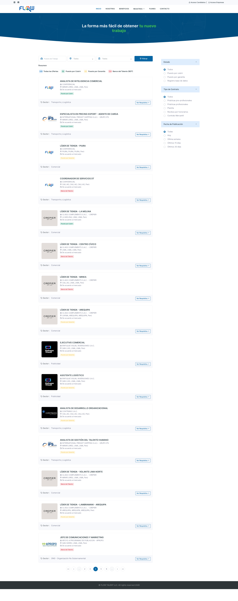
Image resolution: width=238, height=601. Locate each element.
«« (68, 569)
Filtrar (145, 58)
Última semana (173, 139)
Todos (170, 69)
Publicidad (55, 363)
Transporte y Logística (61, 102)
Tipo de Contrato (171, 89)
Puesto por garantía (176, 77)
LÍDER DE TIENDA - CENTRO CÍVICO (78, 244)
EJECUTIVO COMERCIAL (72, 342)
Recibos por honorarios (177, 112)
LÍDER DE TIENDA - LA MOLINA (75, 211)
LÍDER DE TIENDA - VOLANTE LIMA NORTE (81, 471)
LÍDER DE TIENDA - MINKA (73, 277)
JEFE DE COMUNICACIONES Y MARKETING (82, 537)
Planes (152, 9)
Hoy (169, 135)
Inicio (98, 9)
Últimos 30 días (174, 147)
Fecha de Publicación (173, 124)
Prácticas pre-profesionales (179, 100)
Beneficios (124, 9)
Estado (167, 62)
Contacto (164, 9)
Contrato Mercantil (175, 115)
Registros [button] (138, 9)
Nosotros (110, 9)
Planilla (170, 108)
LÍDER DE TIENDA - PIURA (73, 146)
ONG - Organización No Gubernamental (68, 558)
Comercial (55, 167)
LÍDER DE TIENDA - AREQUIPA (75, 310)
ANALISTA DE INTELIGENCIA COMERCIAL (81, 81)
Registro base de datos (177, 81)
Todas (170, 131)
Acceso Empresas (217, 2)
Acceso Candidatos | (198, 2)
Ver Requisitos (142, 103)
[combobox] (81, 58)
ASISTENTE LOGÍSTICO (72, 375)
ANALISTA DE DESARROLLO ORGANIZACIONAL (84, 408)
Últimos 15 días (174, 143)
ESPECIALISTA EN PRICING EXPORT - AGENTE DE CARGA (89, 114)
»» (123, 569)
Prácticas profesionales (177, 104)
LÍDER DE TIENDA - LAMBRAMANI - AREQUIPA (83, 504)
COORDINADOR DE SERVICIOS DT (77, 178)
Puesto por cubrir (175, 73)
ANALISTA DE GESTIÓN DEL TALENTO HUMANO (84, 440)
